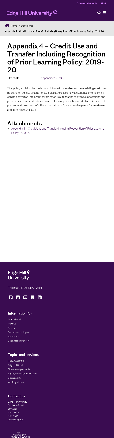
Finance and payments (19, 369)
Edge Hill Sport (15, 365)
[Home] (32, 14)
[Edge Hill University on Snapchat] (32, 299)
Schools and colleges (18, 332)
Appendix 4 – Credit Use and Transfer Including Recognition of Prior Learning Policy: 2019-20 (54, 31)
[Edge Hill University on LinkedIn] (40, 299)
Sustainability (14, 377)
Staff (103, 3)
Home (13, 25)
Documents (27, 25)
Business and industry (18, 340)
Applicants (13, 336)
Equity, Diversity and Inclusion (22, 373)
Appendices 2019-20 (53, 78)
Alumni (11, 328)
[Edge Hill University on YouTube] (25, 299)
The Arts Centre (16, 360)
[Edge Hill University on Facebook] (11, 299)
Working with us (16, 382)
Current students (87, 3)
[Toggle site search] (99, 13)
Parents (12, 323)
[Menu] (104, 13)
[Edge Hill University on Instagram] (18, 299)
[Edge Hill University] (19, 279)
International (14, 319)
